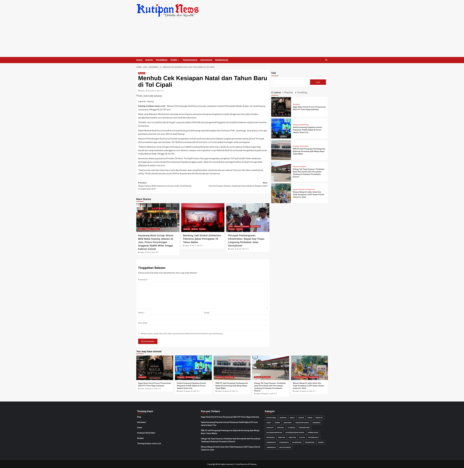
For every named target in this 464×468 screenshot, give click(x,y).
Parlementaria (190, 60)
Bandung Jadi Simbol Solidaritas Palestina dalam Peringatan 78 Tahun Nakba (202, 239)
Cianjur (301, 417)
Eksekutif (237, 226)
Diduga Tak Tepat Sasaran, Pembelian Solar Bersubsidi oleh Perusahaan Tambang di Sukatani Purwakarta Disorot (231, 440)
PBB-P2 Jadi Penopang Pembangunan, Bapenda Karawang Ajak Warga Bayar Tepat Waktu (309, 151)
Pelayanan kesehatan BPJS (295, 432)
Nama (141, 312)
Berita (141, 229)
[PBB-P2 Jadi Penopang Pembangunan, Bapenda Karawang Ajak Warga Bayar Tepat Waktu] (281, 150)
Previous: (165, 186)
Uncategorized (310, 189)
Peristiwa (142, 73)
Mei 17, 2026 (195, 245)
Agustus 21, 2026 (152, 388)
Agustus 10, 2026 (307, 391)
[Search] (326, 60)
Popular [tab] (288, 92)
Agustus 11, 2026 (268, 393)
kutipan (142, 91)
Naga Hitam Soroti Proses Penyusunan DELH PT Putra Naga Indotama (230, 417)
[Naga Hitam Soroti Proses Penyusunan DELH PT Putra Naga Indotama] (281, 106)
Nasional (194, 229)
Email (207, 312)
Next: (238, 184)
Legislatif (270, 427)
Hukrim (149, 60)
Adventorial (206, 60)
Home (139, 60)
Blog (139, 417)
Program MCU (313, 437)
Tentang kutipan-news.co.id (149, 443)
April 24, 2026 (241, 249)
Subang (321, 442)
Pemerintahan (255, 226)
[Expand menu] (178, 60)
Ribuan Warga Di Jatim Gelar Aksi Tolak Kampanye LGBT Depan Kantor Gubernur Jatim (308, 194)
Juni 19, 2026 (151, 252)
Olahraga (291, 427)
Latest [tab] (277, 92)
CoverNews (240, 464)
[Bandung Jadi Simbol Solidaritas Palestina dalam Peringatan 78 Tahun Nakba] (202, 217)
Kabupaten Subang (302, 422)
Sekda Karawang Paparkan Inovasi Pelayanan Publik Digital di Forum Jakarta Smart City (307, 129)
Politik (173, 60)
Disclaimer (141, 422)
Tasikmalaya (271, 447)
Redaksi (140, 438)
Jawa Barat (287, 422)
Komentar (143, 279)
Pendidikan (161, 60)
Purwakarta (296, 104)
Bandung (187, 229)
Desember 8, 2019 (154, 91)
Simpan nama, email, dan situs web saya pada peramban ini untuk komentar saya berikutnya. (182, 333)
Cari (273, 73)
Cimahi (309, 417)
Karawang (148, 229)
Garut (268, 422)
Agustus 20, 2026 (191, 391)
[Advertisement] (232, 39)
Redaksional (221, 60)
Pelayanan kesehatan (274, 432)
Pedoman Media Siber (146, 433)
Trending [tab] (301, 92)
